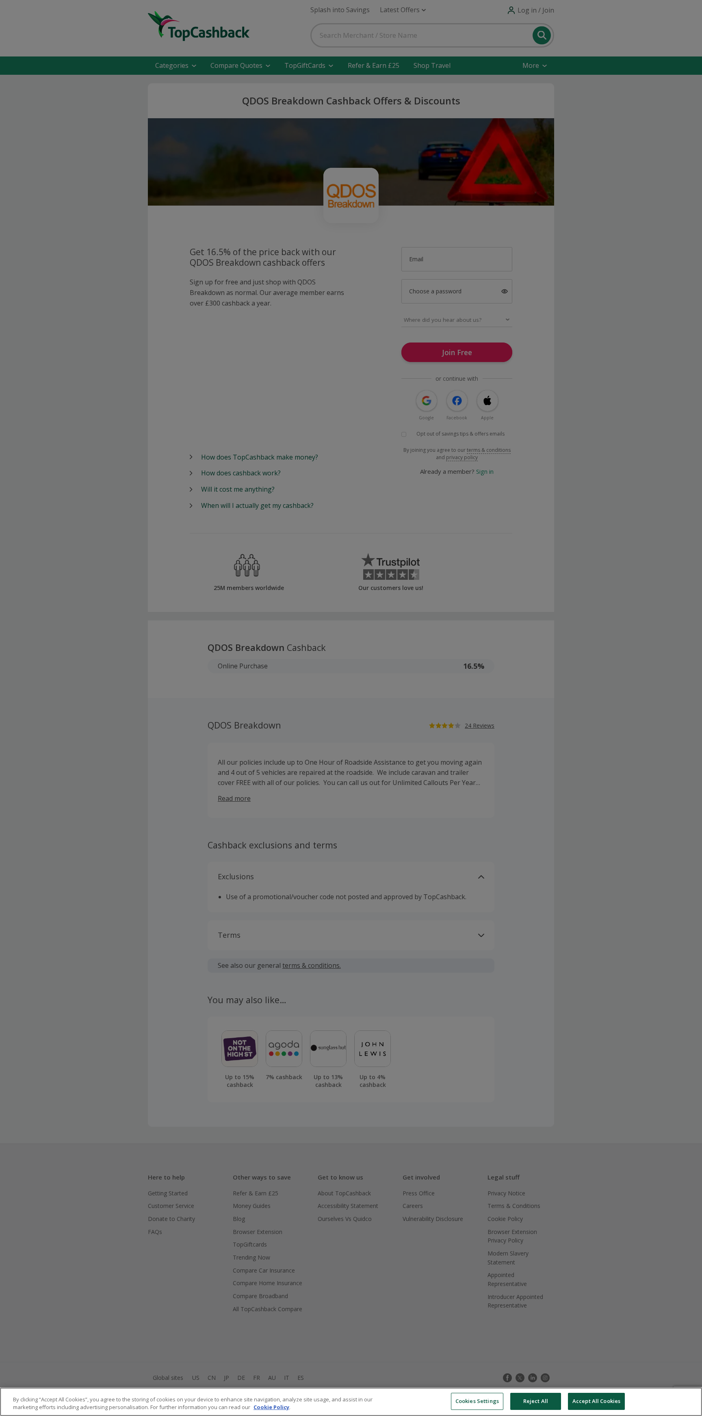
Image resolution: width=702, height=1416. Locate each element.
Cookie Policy (271, 1407)
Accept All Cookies (596, 1401)
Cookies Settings (477, 1401)
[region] (351, 1402)
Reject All (535, 1401)
